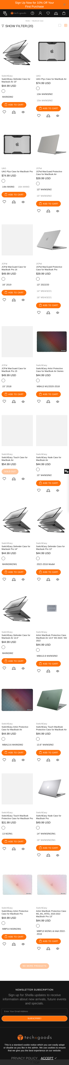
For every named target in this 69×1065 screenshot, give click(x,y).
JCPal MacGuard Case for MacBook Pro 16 (14, 268)
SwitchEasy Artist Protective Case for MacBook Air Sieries (50, 369)
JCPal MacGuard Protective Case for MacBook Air (49, 172)
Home (28, 21)
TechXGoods (18, 13)
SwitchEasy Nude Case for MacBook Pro (48, 817)
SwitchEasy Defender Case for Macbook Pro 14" (16, 547)
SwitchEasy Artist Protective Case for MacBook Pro (15, 912)
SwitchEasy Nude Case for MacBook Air (48, 458)
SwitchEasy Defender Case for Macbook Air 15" (16, 80)
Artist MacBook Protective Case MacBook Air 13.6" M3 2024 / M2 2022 (51, 638)
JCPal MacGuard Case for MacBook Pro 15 (14, 369)
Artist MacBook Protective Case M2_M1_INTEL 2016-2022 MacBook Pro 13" (51, 914)
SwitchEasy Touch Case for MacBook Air (14, 458)
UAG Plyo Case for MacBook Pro (17, 171)
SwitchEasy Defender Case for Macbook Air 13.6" (16, 636)
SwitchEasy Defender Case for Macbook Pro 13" (50, 547)
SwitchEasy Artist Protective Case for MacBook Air (15, 728)
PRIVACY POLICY (24, 1058)
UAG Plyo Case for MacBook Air (51, 79)
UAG (38, 76)
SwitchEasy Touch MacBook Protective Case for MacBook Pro (17, 817)
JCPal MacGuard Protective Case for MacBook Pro (49, 268)
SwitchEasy (7, 76)
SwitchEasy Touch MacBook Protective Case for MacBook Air (51, 728)
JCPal (39, 168)
